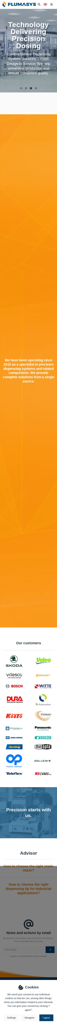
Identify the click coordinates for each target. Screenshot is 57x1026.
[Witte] (43, 686)
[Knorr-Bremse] (14, 737)
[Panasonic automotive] (43, 728)
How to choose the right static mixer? (28, 868)
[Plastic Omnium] (14, 760)
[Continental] (43, 675)
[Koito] (14, 716)
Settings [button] (11, 1017)
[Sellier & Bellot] (42, 760)
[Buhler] (43, 737)
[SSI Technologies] (14, 728)
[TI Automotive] (43, 699)
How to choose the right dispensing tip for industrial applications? (28, 888)
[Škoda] (14, 661)
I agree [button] (46, 1017)
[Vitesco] (14, 675)
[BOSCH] (14, 686)
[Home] (19, 4)
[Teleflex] (14, 773)
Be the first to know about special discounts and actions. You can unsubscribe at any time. (28, 940)
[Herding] (14, 746)
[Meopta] (43, 746)
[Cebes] (43, 773)
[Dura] (14, 699)
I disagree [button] (29, 1017)
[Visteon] (43, 716)
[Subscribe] (50, 949)
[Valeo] (43, 661)
